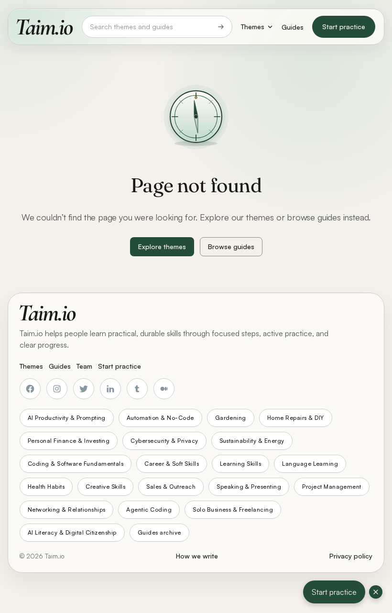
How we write (197, 556)
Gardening (230, 417)
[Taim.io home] (45, 27)
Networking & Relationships (66, 509)
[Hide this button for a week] (375, 592)
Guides (293, 27)
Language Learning (310, 463)
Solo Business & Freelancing (233, 509)
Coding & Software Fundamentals (75, 463)
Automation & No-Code (160, 417)
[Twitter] (83, 388)
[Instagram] (56, 388)
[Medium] (163, 388)
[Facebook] (30, 388)
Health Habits (46, 486)
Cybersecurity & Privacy (164, 440)
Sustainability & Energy (251, 440)
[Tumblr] (137, 388)
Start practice (343, 26)
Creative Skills (105, 486)
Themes (252, 26)
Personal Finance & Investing (68, 440)
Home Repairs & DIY (295, 417)
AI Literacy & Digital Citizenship (72, 532)
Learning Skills (240, 463)
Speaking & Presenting (249, 486)
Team (84, 366)
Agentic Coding (149, 509)
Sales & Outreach (171, 486)
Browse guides (231, 246)
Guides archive (159, 532)
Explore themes (162, 246)
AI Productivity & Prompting (67, 417)
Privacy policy (350, 556)
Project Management (331, 486)
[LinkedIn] (110, 388)
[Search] (221, 26)
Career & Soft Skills (171, 463)
